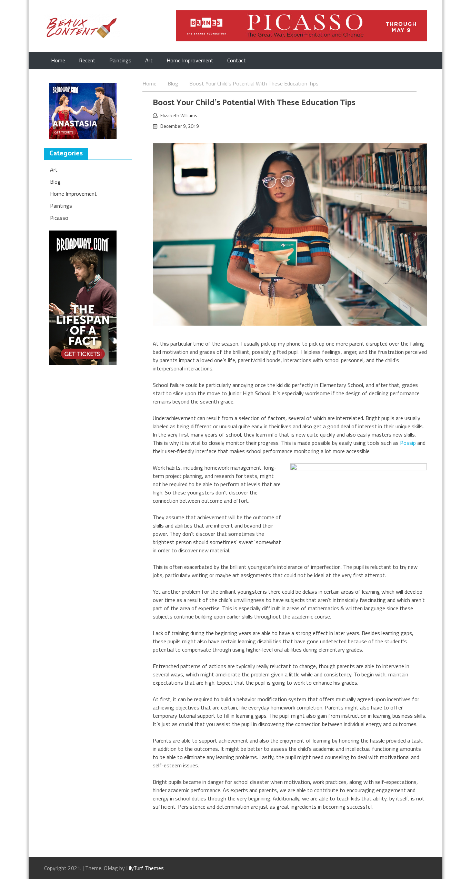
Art (149, 60)
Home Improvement (190, 60)
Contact (236, 60)
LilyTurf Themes (145, 868)
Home (58, 60)
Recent (87, 60)
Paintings (120, 60)
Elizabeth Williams (178, 115)
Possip (408, 443)
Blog (55, 181)
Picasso (59, 218)
